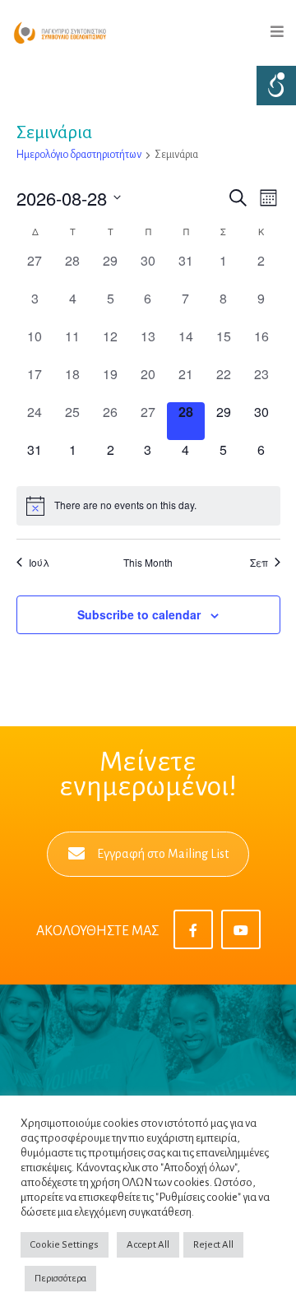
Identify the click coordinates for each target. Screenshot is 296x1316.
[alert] (148, 506)
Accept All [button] (148, 1245)
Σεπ (259, 562)
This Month (148, 562)
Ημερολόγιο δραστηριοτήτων (78, 154)
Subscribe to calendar (139, 614)
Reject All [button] (213, 1245)
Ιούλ (39, 562)
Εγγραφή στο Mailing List (163, 853)
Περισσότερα (60, 1278)
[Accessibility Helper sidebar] (276, 85)
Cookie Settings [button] (64, 1245)
